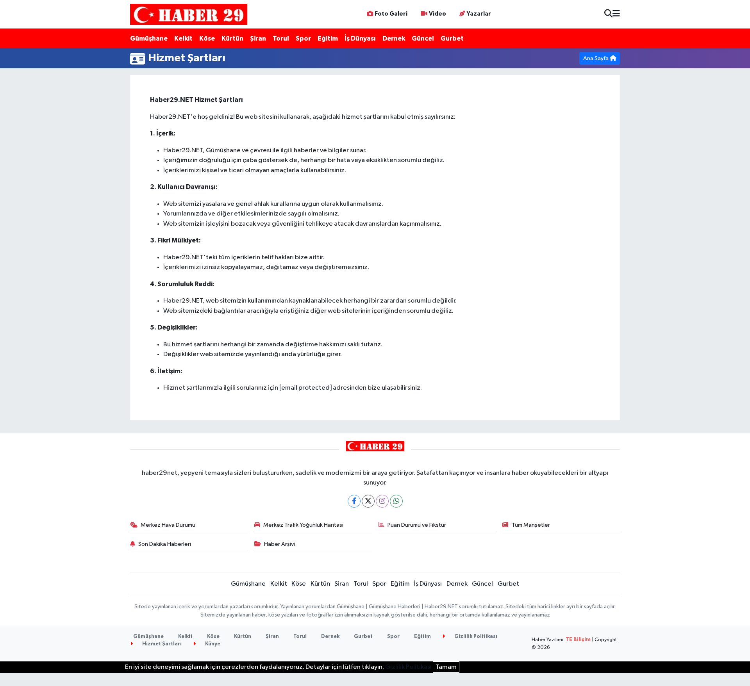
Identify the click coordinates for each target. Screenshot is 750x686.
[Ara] (608, 14)
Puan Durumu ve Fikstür (417, 525)
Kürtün (232, 38)
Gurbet (452, 38)
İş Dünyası (360, 38)
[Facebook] (354, 501)
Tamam (446, 667)
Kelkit (183, 38)
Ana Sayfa (596, 58)
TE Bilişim (578, 639)
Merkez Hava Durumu (168, 525)
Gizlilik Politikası (475, 636)
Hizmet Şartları (161, 644)
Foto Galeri (391, 14)
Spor (303, 38)
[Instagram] (382, 501)
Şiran (258, 38)
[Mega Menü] (616, 14)
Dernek (393, 38)
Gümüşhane (149, 38)
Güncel (423, 38)
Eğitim (328, 38)
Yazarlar (479, 14)
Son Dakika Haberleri (164, 544)
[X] (368, 501)
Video (437, 14)
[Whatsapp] (396, 501)
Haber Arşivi (279, 544)
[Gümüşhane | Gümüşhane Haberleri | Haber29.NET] (188, 14)
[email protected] (305, 388)
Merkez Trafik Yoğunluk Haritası (303, 525)
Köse (207, 38)
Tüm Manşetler (531, 525)
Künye (212, 644)
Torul (281, 38)
